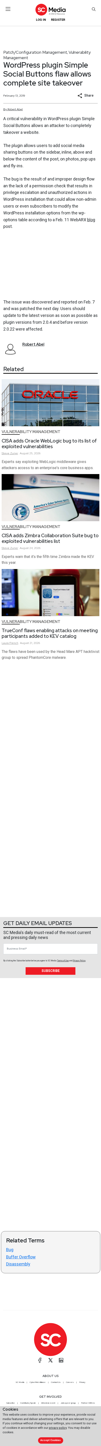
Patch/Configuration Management (35, 52)
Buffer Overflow (21, 1256)
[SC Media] (50, 9)
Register (58, 19)
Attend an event (48, 1402)
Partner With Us (88, 1402)
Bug (9, 1249)
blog (91, 219)
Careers (70, 1382)
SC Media (20, 1382)
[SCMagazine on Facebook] (40, 1360)
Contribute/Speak (28, 1402)
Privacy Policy (79, 960)
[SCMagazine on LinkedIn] (61, 1360)
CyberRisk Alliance (38, 1382)
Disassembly (18, 1264)
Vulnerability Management (31, 431)
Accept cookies (50, 1440)
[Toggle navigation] (8, 9)
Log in (41, 19)
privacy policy (58, 1428)
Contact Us (56, 1382)
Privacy (82, 1382)
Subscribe (51, 971)
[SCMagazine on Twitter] (50, 1360)
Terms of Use (63, 960)
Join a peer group (68, 1402)
